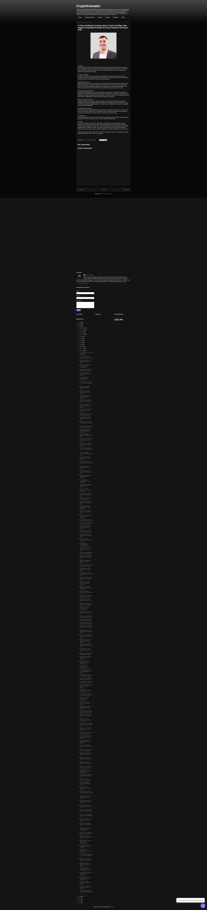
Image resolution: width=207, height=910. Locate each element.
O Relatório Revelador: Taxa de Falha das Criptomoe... (85, 620)
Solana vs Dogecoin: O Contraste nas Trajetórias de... (85, 763)
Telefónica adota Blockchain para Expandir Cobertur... (85, 370)
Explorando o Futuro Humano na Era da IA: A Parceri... (86, 565)
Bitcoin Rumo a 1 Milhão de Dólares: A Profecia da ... (85, 679)
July (80, 338)
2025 (79, 324)
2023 (79, 896)
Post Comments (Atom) (106, 193)
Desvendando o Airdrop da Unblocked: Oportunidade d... (85, 811)
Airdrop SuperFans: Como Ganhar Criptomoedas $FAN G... (85, 641)
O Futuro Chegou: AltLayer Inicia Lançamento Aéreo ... (85, 449)
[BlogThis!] (101, 140)
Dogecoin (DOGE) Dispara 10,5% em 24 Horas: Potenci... (85, 527)
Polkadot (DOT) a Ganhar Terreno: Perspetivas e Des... (85, 418)
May (80, 342)
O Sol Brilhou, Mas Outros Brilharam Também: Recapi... (85, 887)
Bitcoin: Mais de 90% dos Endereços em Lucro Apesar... (85, 742)
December (81, 328)
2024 (79, 326)
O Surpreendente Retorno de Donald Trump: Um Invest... (85, 486)
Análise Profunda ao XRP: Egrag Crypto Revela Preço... (85, 549)
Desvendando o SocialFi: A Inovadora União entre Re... (85, 802)
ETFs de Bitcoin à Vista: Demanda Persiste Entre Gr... (85, 600)
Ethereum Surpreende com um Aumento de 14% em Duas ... (85, 636)
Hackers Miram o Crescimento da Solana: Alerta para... (85, 851)
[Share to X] (103, 140)
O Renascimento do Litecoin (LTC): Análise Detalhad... (85, 553)
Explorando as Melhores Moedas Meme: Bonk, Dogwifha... (85, 507)
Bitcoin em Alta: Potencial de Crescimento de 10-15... (86, 767)
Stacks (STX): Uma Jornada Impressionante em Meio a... (85, 725)
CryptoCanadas (88, 6)
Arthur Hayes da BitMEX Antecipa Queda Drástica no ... (85, 825)
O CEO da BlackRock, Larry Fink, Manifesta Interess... (86, 675)
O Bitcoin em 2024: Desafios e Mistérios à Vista (86, 498)
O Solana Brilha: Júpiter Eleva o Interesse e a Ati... (86, 357)
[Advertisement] (88, 211)
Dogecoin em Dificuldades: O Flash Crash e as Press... (86, 833)
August (81, 336)
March (81, 346)
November (81, 330)
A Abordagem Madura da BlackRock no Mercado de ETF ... (86, 632)
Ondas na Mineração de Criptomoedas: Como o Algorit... (85, 458)
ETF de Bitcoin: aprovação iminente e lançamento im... (85, 776)
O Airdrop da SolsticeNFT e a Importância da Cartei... (86, 654)
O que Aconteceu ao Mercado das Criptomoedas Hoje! (84, 667)
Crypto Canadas (89, 275)
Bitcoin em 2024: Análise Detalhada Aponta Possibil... (85, 476)
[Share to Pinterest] (106, 140)
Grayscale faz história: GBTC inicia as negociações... (84, 698)
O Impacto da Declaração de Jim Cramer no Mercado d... (85, 855)
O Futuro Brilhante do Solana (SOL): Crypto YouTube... (86, 623)
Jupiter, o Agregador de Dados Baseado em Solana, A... (84, 397)
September (82, 334)
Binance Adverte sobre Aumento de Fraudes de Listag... (85, 392)
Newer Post (81, 189)
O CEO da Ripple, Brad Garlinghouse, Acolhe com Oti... (86, 574)
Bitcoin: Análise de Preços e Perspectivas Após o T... (85, 733)
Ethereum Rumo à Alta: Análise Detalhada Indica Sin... (85, 759)
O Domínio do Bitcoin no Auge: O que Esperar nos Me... (85, 512)
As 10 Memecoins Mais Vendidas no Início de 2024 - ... (84, 797)
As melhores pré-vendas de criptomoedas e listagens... (85, 874)
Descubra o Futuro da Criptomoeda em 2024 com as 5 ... (84, 720)
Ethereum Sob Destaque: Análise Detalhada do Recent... (85, 707)
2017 (79, 902)
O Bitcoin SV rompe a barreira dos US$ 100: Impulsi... (84, 883)
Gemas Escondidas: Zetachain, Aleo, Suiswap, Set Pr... (85, 540)
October (81, 332)
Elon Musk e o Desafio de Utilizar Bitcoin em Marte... (86, 694)
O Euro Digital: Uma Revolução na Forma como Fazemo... (84, 869)
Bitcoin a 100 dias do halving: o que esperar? (85, 779)
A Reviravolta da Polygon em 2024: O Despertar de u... (86, 750)
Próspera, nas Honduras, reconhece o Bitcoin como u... (85, 746)
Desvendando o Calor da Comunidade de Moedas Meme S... (85, 444)
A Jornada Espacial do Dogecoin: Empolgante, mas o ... (85, 783)
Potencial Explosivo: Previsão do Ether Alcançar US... (84, 378)
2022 (79, 898)
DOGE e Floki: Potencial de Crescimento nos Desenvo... (85, 516)
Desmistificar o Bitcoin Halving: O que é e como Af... (85, 613)
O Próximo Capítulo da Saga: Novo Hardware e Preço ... (86, 616)
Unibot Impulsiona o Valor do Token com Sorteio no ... (85, 414)
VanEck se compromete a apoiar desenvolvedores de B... (86, 815)
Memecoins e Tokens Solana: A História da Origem (84, 703)
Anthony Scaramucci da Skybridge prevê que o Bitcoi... (85, 374)
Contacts (115, 17)
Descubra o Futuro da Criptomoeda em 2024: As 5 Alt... (85, 806)
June (80, 340)
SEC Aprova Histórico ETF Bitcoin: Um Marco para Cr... (85, 715)
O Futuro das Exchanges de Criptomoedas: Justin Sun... (85, 410)
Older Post (126, 189)
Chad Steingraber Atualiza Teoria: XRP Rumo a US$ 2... (85, 892)
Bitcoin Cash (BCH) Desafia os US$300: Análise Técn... (85, 671)
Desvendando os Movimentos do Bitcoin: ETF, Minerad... (85, 691)
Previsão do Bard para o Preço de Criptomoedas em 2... (85, 495)
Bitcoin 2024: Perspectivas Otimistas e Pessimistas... (86, 520)
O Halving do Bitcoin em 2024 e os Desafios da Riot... (85, 472)
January (81, 350)
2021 (79, 900)
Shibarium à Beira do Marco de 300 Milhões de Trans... (86, 531)
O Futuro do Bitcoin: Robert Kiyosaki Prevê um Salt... (85, 711)
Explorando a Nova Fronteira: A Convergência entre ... (86, 427)
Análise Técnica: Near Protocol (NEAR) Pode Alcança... (85, 431)
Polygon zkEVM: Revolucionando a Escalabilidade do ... (84, 544)
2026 (79, 322)
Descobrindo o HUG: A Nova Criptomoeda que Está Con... (85, 440)
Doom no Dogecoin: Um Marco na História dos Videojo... (84, 467)
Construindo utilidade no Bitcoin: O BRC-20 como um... (85, 435)
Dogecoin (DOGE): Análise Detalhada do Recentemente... (85, 842)
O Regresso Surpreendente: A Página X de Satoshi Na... (85, 557)
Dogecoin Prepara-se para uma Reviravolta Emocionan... (85, 366)
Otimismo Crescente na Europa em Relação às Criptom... (85, 406)
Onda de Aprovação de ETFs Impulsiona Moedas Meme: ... (86, 686)
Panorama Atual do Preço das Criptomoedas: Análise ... (86, 793)
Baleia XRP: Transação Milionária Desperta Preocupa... (84, 583)
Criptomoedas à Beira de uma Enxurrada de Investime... (85, 829)
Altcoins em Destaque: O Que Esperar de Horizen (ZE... (85, 361)
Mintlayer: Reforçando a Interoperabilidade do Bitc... (84, 387)
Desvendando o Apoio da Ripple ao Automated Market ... (85, 658)
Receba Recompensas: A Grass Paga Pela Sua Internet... (85, 846)
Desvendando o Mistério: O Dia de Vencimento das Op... (85, 578)
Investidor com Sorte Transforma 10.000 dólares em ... (86, 592)
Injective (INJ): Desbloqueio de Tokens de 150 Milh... (85, 604)
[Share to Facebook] (104, 140)
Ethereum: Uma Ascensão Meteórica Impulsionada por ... (85, 860)
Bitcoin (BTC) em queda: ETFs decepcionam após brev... (85, 650)
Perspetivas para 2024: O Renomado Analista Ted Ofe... (85, 645)
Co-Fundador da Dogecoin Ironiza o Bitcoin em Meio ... (85, 463)
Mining (108, 17)
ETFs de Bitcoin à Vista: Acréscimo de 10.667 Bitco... (85, 569)
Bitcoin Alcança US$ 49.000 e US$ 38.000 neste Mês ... (85, 423)
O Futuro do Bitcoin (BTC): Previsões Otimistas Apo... (85, 820)
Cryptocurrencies (89, 17)
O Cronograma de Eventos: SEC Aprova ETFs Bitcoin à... (85, 627)
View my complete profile (82, 283)
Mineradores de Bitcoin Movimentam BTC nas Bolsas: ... (85, 864)
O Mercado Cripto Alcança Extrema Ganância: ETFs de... (85, 754)
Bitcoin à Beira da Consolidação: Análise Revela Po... (85, 481)
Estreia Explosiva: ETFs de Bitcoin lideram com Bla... (85, 682)
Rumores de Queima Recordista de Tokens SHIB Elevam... (84, 771)
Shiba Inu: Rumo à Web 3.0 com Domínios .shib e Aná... (85, 729)
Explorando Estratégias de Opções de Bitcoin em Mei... (85, 561)
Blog (123, 17)
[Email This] (100, 140)
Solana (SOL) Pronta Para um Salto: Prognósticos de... (85, 401)
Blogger (111, 906)
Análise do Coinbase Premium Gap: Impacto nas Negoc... (85, 490)
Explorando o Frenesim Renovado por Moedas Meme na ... (85, 588)
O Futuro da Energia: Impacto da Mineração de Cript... (85, 454)
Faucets (100, 17)
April (80, 344)
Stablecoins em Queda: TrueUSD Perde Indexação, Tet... (84, 608)
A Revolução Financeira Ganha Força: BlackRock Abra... (85, 535)
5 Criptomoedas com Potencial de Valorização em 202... (85, 788)
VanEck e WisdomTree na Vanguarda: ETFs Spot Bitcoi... (85, 737)
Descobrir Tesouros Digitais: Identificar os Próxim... (85, 596)
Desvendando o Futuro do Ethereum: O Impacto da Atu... (85, 503)
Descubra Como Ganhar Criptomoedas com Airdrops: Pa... (84, 878)
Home (79, 17)
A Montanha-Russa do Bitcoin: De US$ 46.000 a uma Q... (85, 837)
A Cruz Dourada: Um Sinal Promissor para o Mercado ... (86, 383)
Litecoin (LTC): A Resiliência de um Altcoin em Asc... (85, 523)
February (81, 348)
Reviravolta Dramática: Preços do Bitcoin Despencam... (84, 662)
